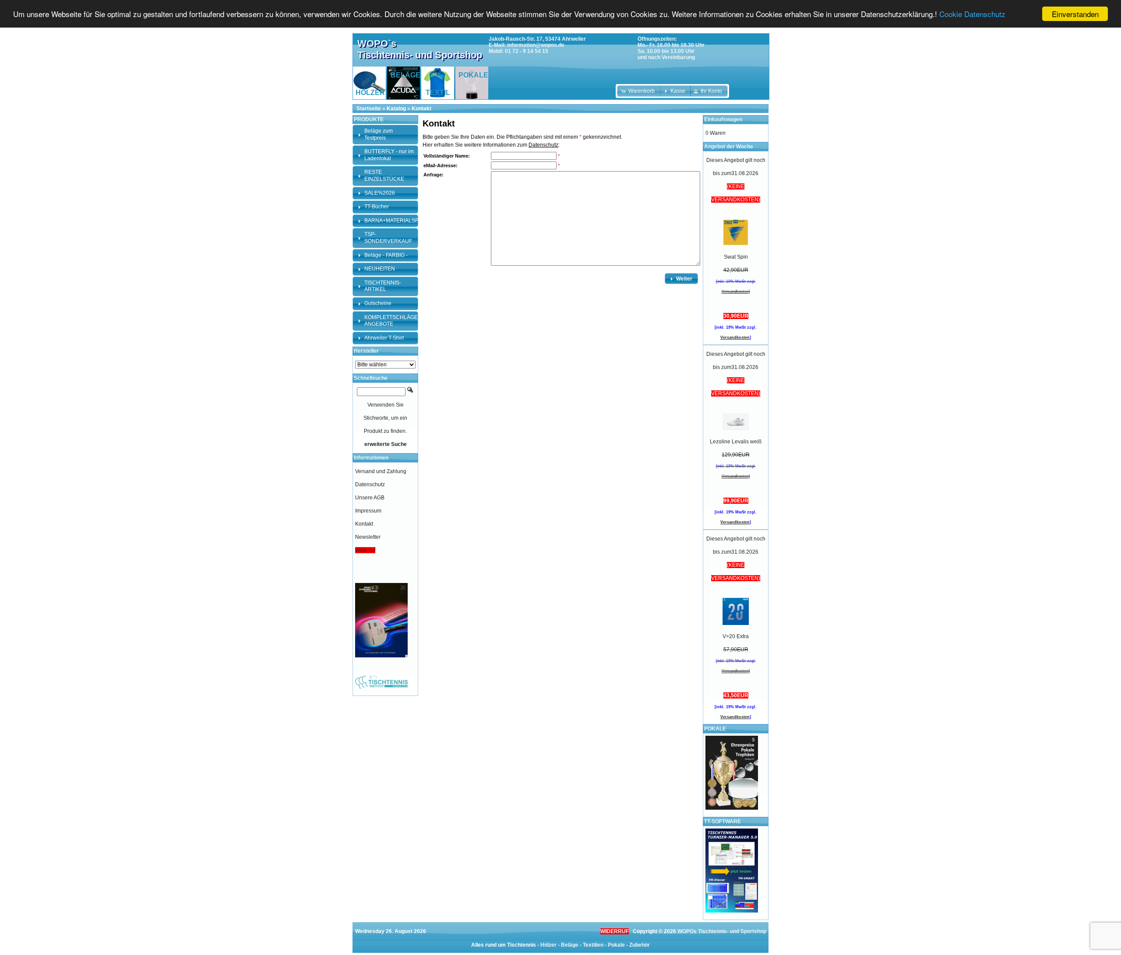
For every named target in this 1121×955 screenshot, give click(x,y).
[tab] (385, 134)
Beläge (569, 945)
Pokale (616, 945)
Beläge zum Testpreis (378, 134)
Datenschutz (543, 145)
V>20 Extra (736, 636)
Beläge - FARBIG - (386, 255)
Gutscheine (377, 303)
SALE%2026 (379, 193)
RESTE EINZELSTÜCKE (384, 175)
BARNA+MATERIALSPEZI (395, 221)
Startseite (368, 108)
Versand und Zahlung (380, 471)
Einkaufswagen (723, 119)
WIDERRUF (614, 931)
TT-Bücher (376, 207)
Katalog (396, 108)
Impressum (368, 511)
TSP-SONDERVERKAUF (388, 237)
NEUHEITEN (379, 269)
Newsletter (368, 537)
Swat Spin (736, 257)
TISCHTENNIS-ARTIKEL (382, 286)
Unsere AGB (369, 498)
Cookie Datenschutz (972, 14)
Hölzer (548, 945)
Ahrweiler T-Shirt (384, 338)
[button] (638, 91)
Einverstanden (1075, 13)
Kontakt (421, 108)
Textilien (593, 945)
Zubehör (639, 945)
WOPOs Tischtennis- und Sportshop (721, 931)
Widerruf (365, 550)
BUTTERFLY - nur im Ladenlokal (389, 155)
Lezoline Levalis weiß (735, 442)
